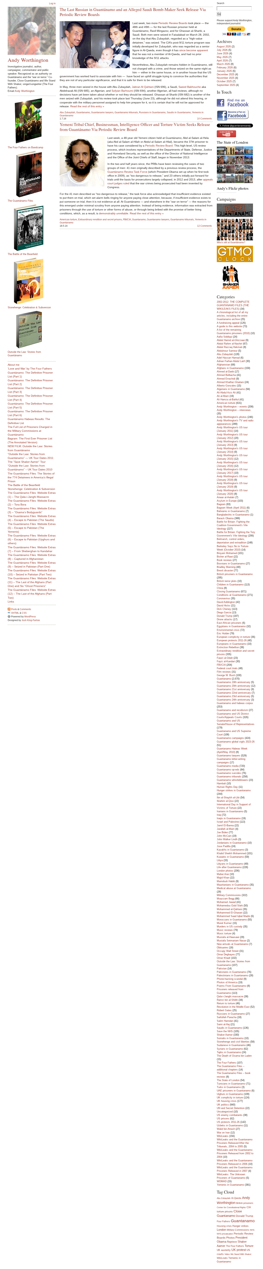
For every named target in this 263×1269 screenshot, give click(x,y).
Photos (230, 1237)
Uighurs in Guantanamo (230, 1094)
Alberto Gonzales (226, 385)
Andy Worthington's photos (232, 417)
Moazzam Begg (225, 898)
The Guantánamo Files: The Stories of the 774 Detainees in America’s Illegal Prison (31, 477)
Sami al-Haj (223, 1024)
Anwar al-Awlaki (226, 497)
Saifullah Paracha (226, 1017)
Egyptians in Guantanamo (231, 626)
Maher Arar (223, 874)
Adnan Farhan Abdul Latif (231, 361)
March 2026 (223, 64)
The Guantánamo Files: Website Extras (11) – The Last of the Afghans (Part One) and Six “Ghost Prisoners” (32, 582)
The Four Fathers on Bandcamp (25, 147)
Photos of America (227, 982)
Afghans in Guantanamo (230, 368)
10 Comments (204, 118)
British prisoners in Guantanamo (235, 574)
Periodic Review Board (159, 145)
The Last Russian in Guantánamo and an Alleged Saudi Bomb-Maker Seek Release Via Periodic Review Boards (133, 12)
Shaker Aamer (225, 1034)
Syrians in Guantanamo (230, 1048)
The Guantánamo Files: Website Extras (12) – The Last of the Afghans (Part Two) (32, 593)
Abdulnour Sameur (227, 350)
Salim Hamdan (225, 1020)
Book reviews (224, 560)
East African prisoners (229, 622)
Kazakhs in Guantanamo (230, 849)
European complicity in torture (233, 636)
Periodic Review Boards (172, 23)
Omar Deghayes (226, 954)
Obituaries (222, 947)
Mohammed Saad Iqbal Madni (233, 916)
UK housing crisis (226, 1101)
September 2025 (226, 85)
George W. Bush (226, 675)
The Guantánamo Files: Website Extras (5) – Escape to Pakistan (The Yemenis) (32, 527)
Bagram (221, 504)
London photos (225, 870)
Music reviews (225, 930)
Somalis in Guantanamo (230, 1038)
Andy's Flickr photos (233, 188)
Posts (14, 609)
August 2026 (224, 46)
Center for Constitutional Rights (231, 1207)
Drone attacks (224, 619)
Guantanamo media (228, 765)
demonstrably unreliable (113, 213)
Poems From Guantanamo (231, 985)
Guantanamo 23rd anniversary (233, 696)
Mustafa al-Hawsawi (228, 937)
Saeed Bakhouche (189, 86)
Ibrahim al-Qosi (225, 801)
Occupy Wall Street (228, 951)
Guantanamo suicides (229, 773)
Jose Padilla (223, 846)
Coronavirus (223, 598)
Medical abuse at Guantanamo (234, 888)
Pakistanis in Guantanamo (231, 972)
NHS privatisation (225, 1234)
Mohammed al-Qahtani (229, 909)
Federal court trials (227, 668)
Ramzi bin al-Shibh (227, 999)
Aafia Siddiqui (224, 336)
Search (220, 3)
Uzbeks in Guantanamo (230, 1125)
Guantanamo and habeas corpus (235, 703)
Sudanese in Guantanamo (231, 1045)
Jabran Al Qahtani (143, 86)
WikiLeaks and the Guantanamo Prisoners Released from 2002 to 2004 (235, 1153)
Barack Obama (225, 518)
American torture (68, 219)
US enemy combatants (229, 1115)
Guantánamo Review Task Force (127, 171)
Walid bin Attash (226, 1128)
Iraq (219, 814)
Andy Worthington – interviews (234, 410)
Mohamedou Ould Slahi (230, 905)
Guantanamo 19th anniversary (233, 682)
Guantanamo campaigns (230, 738)
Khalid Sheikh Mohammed (231, 853)
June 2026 (222, 53)
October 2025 (224, 81)
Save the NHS (225, 1031)
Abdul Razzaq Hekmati (229, 347)
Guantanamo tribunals (126, 112)
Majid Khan (223, 877)
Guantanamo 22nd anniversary (234, 692)
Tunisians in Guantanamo (231, 1083)
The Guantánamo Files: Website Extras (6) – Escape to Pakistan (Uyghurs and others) (32, 539)
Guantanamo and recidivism (232, 710)
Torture (249, 1245)
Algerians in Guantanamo (231, 389)
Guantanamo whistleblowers (232, 780)
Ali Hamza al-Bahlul (228, 399)
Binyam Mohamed (227, 553)
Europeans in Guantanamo (231, 643)
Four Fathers (223, 1221)
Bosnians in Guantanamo (231, 563)
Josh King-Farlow (31, 620)
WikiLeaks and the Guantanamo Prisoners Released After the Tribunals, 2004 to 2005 (234, 1143)
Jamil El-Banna (225, 825)
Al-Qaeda (236, 1198)
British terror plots (227, 581)
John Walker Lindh (227, 839)
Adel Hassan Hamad (228, 357)
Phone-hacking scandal (230, 978)
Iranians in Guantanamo (230, 811)
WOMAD (222, 1181)
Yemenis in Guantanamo (230, 1184)
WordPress (30, 616)
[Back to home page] (32, 31)
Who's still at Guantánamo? (231, 242)
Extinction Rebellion (228, 647)
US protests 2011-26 (228, 1122)
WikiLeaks (222, 1136)
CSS (24, 613)
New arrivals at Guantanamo (232, 944)
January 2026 (224, 71)
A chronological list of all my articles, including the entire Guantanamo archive (232, 316)
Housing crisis (224, 1226)
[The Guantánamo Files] (34, 174)
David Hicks (223, 605)
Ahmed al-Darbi (225, 371)
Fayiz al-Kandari (226, 661)
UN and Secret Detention (231, 1108)
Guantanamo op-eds (228, 769)
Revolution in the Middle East (233, 1006)
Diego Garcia (224, 612)
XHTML (15, 613)
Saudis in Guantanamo (179, 112)
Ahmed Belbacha (226, 375)
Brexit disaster (225, 570)
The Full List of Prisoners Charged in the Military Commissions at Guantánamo (30, 430)
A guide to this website (229, 326)
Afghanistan (223, 364)
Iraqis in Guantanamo (229, 818)
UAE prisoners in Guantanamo (234, 1090)
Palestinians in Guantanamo (232, 975)
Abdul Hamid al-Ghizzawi (231, 340)
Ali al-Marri (223, 396)
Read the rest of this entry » (87, 106)
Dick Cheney (224, 609)
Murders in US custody (229, 926)
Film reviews (224, 671)
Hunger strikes (240, 1226)
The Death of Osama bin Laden (234, 1055)
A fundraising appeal (228, 322)
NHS (252, 1230)
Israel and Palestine (228, 821)
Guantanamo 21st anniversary (233, 689)
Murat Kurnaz (224, 923)
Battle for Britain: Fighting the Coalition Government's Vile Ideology (233, 525)
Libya (220, 860)
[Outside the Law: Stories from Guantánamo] (34, 329)
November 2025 (225, 77)
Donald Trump (224, 615)
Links (11, 601)
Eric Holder (223, 633)
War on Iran (223, 1132)
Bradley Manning (226, 567)
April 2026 (222, 60)
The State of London (232, 142)
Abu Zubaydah (67, 112)
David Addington (226, 602)
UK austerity (224, 1250)
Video (227, 1254)
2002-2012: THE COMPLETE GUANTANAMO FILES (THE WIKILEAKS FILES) (233, 305)
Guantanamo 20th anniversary (233, 685)
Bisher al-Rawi (225, 556)
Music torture (224, 933)
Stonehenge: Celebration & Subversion (29, 307)
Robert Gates (224, 1010)
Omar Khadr (223, 957)
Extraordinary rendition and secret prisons (100, 219)
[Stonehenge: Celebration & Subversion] (34, 280)
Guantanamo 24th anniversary (233, 699)
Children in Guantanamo (230, 584)
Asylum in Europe (227, 500)
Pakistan (222, 968)
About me (13, 364)
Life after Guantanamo (229, 867)
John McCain (224, 835)
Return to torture (226, 1003)
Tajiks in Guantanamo (229, 1052)
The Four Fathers (226, 1062)
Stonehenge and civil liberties (233, 1041)
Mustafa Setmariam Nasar (231, 940)
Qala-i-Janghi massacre (230, 996)
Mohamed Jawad (226, 902)
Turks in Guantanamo (229, 1087)
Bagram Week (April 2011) (231, 507)
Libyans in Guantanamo (230, 863)
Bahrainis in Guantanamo (231, 511)
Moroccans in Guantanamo (232, 919)
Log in (52, 3)
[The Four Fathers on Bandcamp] (34, 120)
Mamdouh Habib (226, 881)
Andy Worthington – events (232, 406)
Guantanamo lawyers (102, 112)
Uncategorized (225, 1111)
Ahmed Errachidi (226, 378)
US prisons (223, 1118)
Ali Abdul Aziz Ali (226, 392)
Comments (25, 609)
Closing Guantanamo (228, 591)
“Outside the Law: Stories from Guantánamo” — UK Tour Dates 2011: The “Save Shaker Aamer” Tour (31, 458)
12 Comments (204, 226)
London (221, 1229)
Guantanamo (83, 112)
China (220, 588)
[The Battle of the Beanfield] (34, 227)
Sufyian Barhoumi (122, 90)
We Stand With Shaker (240, 1254)
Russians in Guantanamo (152, 112)
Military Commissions (229, 895)
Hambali (221, 783)
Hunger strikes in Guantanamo (234, 790)
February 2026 (225, 67)
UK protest (238, 1249)
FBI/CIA (127, 219)
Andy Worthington (28, 59)
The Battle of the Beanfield (23, 254)
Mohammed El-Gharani (229, 912)
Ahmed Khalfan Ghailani (230, 382)
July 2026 (222, 50)
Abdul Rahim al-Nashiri (229, 343)
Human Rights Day (227, 786)
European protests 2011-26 (232, 640)
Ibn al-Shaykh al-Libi (228, 797)
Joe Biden (222, 832)
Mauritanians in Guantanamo (233, 884)
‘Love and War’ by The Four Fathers (30, 368)
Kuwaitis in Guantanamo (230, 856)
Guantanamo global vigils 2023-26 (236, 741)
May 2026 (222, 57)
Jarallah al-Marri (226, 828)
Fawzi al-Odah (225, 657)
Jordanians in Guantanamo (232, 842)
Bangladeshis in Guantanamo (233, 514)
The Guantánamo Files (20, 200)
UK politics (223, 1104)
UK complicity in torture (230, 1097)
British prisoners (244, 1203)
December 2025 (225, 74)
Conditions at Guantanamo (231, 594)
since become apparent (193, 50)
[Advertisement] (23, 684)
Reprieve (232, 1241)
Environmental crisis (228, 630)
